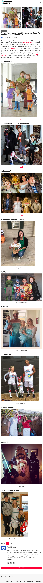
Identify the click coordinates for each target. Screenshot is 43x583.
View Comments (21, 567)
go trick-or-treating (28, 42)
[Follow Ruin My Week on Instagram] (14, 563)
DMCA (12, 581)
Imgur (19, 119)
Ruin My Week (8, 37)
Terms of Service (20, 581)
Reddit (21, 167)
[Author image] (2, 37)
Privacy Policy (31, 581)
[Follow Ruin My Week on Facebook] (8, 563)
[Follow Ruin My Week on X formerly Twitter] (11, 563)
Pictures (4, 30)
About (7, 581)
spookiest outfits (14, 48)
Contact (38, 581)
